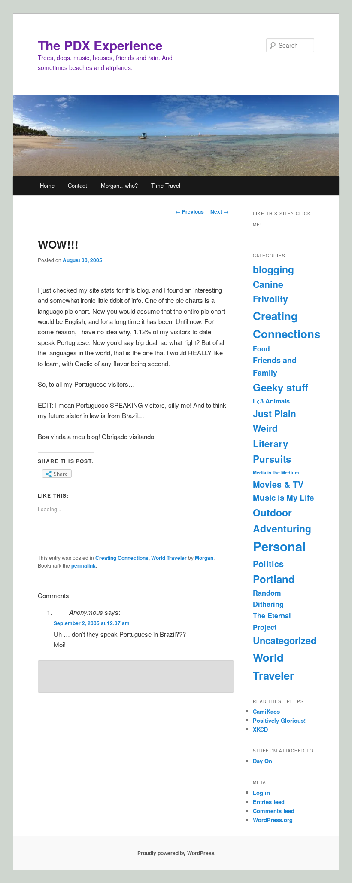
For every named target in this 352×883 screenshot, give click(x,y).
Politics (268, 564)
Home (47, 185)
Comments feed (273, 811)
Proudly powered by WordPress (176, 853)
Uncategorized (284, 640)
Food (261, 349)
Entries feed (269, 801)
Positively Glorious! (279, 720)
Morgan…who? (119, 185)
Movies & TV (278, 484)
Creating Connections (122, 558)
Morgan (204, 558)
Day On (262, 761)
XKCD (260, 729)
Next (219, 211)
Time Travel (165, 185)
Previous (190, 211)
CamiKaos (266, 711)
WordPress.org (273, 820)
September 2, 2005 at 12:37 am (92, 623)
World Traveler (169, 558)
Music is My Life (283, 497)
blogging (273, 269)
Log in (261, 792)
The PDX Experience (100, 45)
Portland (274, 578)
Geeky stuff (280, 387)
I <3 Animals (271, 401)
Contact (77, 185)
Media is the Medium (276, 472)
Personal (279, 546)
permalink (83, 565)
